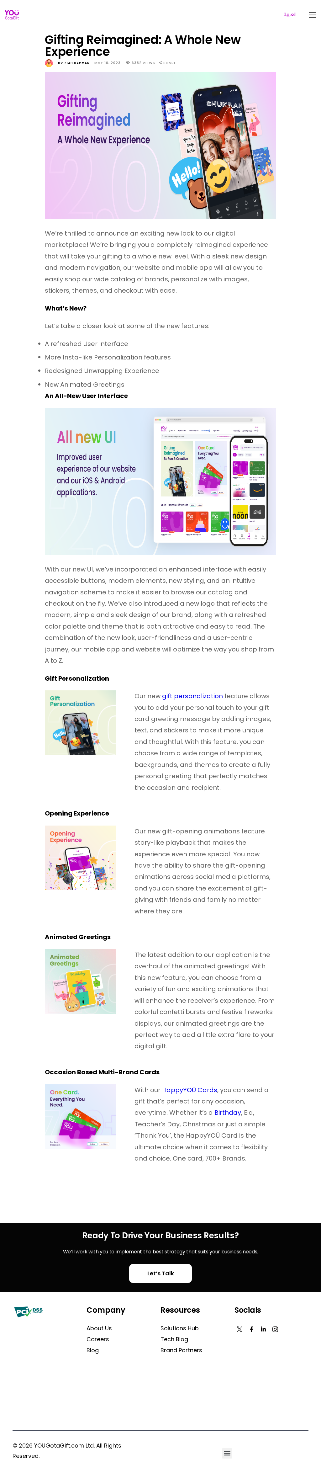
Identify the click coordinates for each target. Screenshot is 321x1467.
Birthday (227, 1112)
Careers (98, 1339)
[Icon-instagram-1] (275, 1329)
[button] (227, 1453)
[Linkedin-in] (263, 1329)
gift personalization (192, 696)
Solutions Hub (179, 1328)
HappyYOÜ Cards (189, 1090)
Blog (93, 1350)
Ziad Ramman (74, 62)
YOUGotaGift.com (59, 1445)
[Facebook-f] (251, 1329)
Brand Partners (181, 1350)
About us (99, 1328)
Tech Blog (174, 1339)
